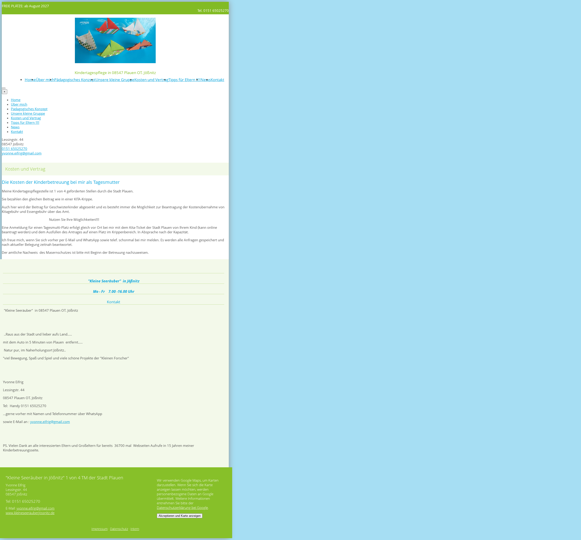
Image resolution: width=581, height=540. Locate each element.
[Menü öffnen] (3, 88)
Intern (134, 529)
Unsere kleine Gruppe (115, 79)
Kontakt (217, 79)
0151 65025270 (14, 148)
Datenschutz (119, 529)
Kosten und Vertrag (151, 79)
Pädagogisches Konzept (75, 79)
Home (30, 79)
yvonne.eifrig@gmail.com (22, 153)
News (206, 79)
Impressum (99, 529)
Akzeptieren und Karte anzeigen (180, 516)
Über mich (45, 79)
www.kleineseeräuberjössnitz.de (30, 512)
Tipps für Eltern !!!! (184, 79)
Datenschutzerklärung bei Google (182, 507)
